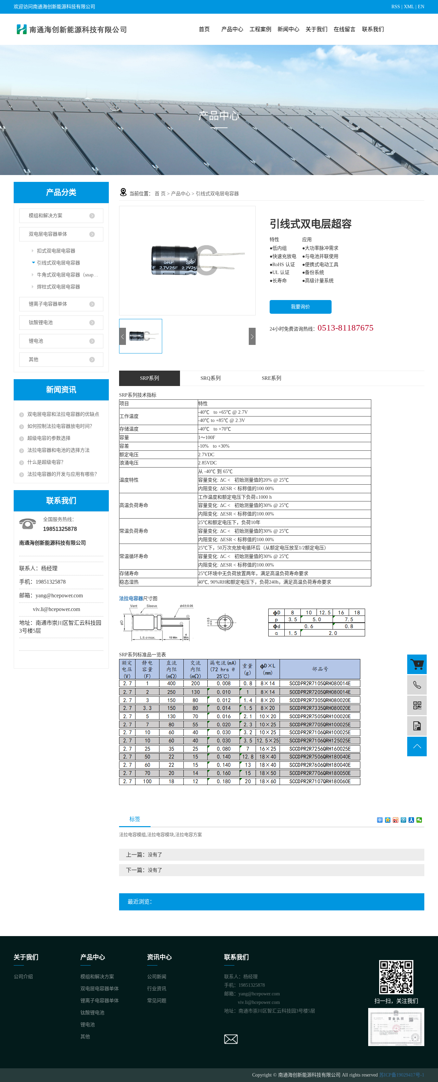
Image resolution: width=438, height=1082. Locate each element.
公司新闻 (156, 976)
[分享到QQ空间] (388, 820)
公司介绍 (23, 976)
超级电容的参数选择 (48, 438)
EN (421, 6)
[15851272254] (417, 685)
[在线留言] (417, 726)
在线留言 (345, 29)
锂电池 (36, 341)
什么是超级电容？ (46, 462)
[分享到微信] (419, 820)
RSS (395, 6)
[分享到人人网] (411, 820)
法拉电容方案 (188, 834)
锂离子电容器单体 (48, 304)
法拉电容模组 (132, 834)
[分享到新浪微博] (396, 820)
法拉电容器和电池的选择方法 (58, 450)
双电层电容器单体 (48, 234)
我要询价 (300, 306)
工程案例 (260, 29)
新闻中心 (288, 29)
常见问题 (156, 1000)
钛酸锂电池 (41, 322)
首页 (204, 29)
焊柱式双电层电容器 (58, 286)
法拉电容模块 (160, 834)
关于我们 (316, 29)
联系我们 (373, 29)
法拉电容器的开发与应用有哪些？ (63, 474)
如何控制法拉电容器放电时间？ (60, 426)
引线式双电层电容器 (58, 262)
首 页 (160, 193)
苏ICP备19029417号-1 (401, 1075)
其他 (33, 359)
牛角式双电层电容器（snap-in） (70, 274)
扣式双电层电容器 (56, 250)
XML (409, 6)
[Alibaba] (417, 664)
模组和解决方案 (45, 215)
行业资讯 (156, 988)
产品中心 (232, 29)
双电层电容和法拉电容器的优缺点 (63, 414)
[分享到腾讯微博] (404, 820)
